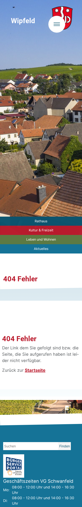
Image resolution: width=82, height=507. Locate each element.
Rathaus (41, 221)
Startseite (35, 370)
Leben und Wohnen (41, 239)
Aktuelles (41, 249)
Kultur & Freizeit (41, 230)
